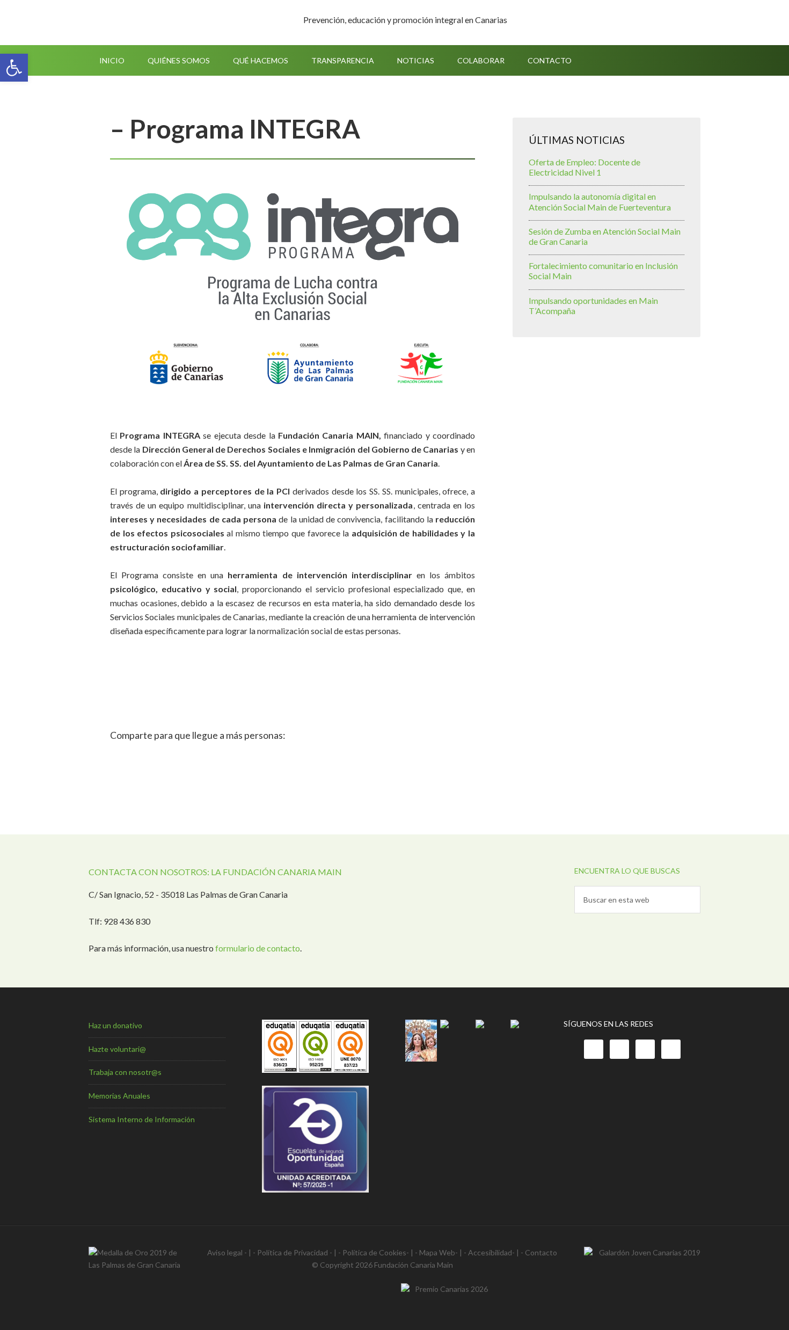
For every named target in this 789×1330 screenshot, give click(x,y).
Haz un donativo (115, 1025)
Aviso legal (225, 1252)
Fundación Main (180, 22)
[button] (14, 68)
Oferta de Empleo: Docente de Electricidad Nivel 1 (584, 167)
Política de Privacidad (292, 1252)
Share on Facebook (122, 759)
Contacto (541, 1252)
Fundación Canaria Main (413, 1264)
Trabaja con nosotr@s (125, 1072)
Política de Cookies (374, 1252)
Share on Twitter (150, 759)
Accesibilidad (490, 1252)
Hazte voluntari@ (117, 1048)
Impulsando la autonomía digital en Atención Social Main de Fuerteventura (600, 201)
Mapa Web (437, 1252)
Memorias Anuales (119, 1095)
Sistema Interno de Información (142, 1119)
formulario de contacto (257, 948)
